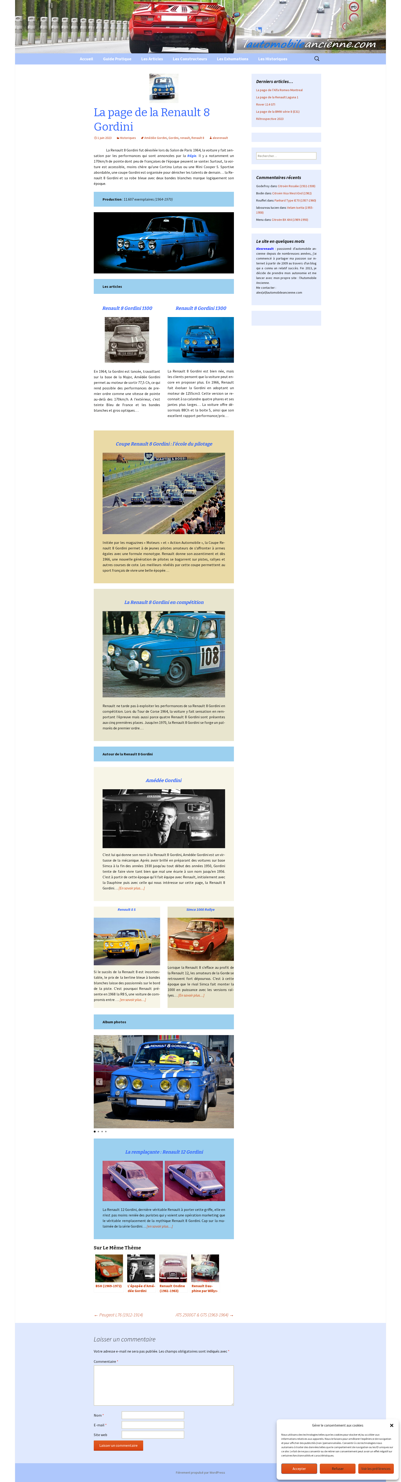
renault (185, 138)
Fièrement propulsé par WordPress (200, 1472)
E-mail (100, 1425)
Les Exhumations (232, 58)
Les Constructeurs (190, 58)
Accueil (86, 58)
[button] (391, 1425)
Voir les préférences (376, 1468)
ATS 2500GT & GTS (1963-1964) (205, 1315)
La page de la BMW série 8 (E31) (278, 111)
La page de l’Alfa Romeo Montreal (279, 90)
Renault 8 (197, 138)
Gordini (173, 138)
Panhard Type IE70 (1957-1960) (295, 200)
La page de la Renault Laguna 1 (277, 97)
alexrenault (220, 138)
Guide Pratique (117, 58)
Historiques (128, 138)
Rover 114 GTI (265, 104)
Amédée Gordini (155, 138)
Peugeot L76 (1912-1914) (118, 1315)
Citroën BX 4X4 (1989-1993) (290, 220)
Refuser (338, 1468)
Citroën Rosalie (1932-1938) (296, 186)
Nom (99, 1415)
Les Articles (152, 58)
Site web (100, 1434)
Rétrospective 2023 (270, 119)
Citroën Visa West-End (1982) (292, 193)
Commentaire (106, 1361)
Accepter (299, 1468)
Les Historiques (272, 58)
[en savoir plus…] (160, 1226)
